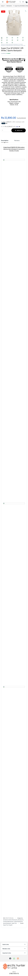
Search (20, 2)
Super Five (23, 45)
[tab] (4, 141)
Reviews (17, 140)
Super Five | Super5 (7, 925)
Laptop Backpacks (9, 45)
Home (2, 5)
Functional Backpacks (8, 921)
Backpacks (9, 5)
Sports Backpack (17, 45)
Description (4, 140)
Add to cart (19, 130)
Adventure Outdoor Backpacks (7, 44)
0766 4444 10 (14, 973)
